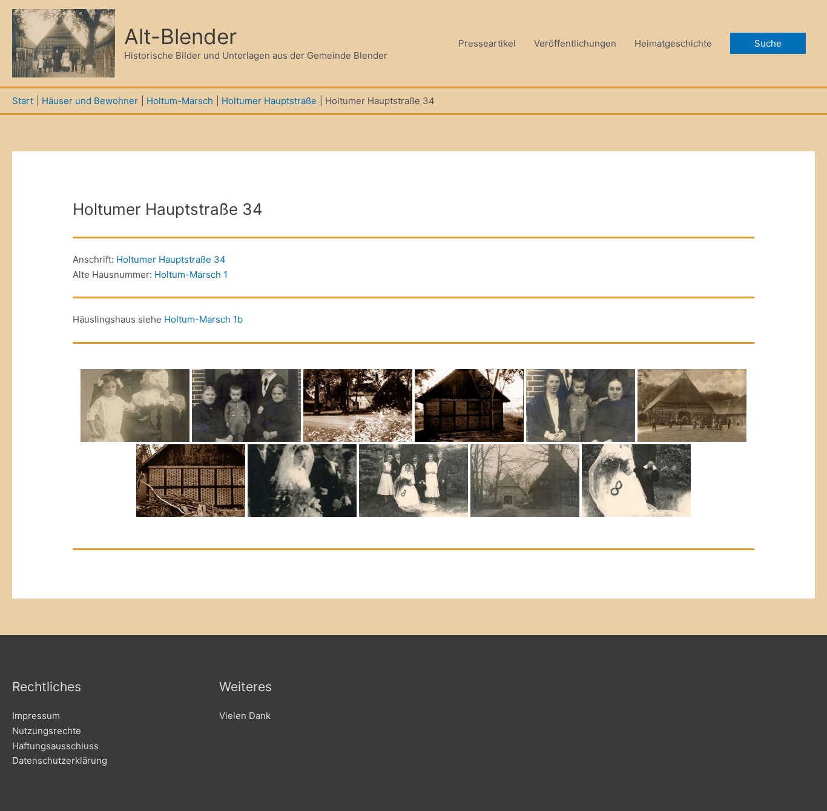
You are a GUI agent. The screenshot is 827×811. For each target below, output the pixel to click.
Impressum (36, 715)
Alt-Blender (180, 36)
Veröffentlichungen (575, 43)
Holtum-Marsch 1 (191, 274)
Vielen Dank (245, 715)
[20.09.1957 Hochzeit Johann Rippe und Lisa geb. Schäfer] (302, 480)
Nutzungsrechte (46, 731)
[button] (768, 43)
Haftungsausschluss (55, 746)
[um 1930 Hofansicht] (524, 480)
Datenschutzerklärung (59, 760)
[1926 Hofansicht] (692, 405)
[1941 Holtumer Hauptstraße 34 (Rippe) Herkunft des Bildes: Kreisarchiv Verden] (357, 405)
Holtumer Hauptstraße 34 (171, 259)
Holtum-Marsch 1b (203, 319)
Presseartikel (487, 43)
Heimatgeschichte (673, 43)
